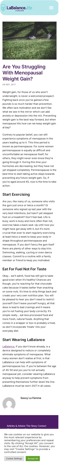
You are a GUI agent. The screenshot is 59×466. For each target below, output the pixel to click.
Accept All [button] (33, 458)
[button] (51, 7)
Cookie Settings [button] (14, 458)
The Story (31, 425)
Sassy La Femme (30, 398)
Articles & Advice (16, 425)
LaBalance (8, 346)
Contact (42, 425)
